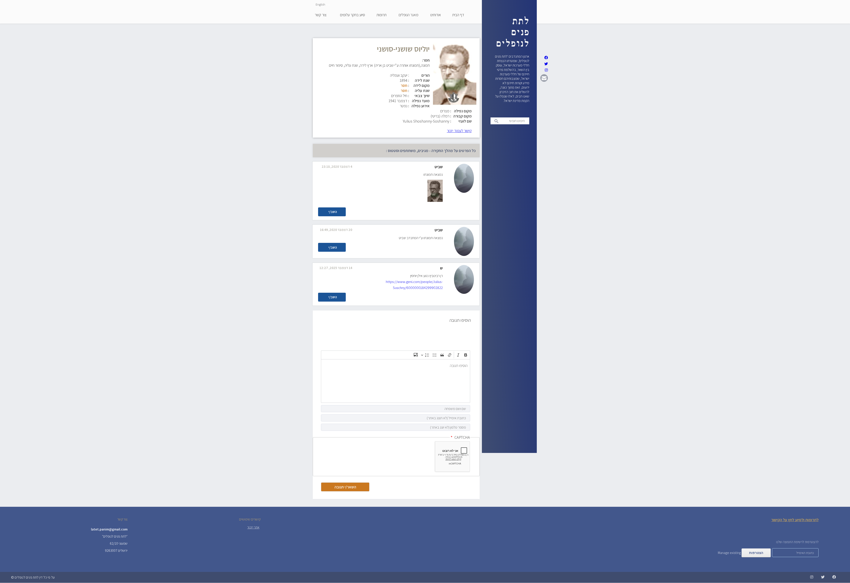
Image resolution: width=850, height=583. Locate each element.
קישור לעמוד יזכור (459, 130)
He (328, 4)
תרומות (381, 15)
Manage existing (729, 552)
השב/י (332, 211)
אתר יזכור (253, 527)
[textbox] (395, 381)
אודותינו (435, 15)
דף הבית (458, 15)
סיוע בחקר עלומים (352, 15)
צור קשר (320, 15)
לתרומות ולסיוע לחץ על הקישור (795, 519)
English (320, 4)
